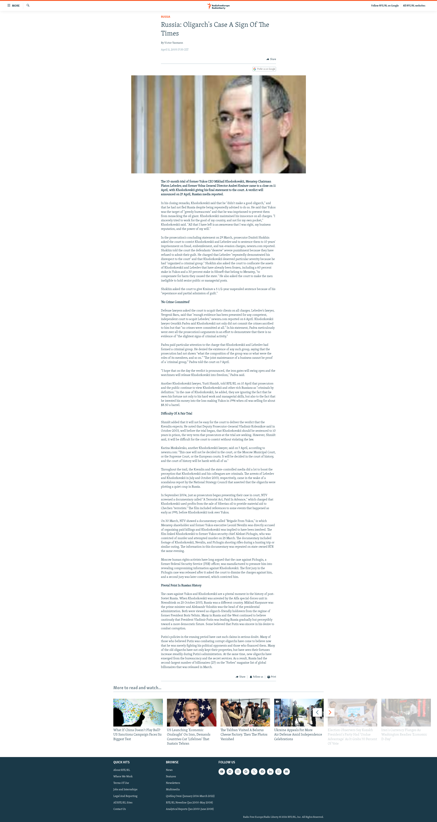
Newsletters (173, 783)
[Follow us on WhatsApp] (278, 771)
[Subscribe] (286, 771)
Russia (165, 17)
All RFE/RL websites (414, 5)
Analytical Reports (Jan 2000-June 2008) (190, 809)
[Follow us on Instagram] (238, 771)
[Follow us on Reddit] (230, 771)
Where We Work (123, 776)
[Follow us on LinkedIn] (270, 771)
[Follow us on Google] (246, 771)
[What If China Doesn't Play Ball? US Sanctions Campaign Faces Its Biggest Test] (138, 713)
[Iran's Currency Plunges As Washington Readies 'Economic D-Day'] (406, 713)
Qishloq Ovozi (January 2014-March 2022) (190, 796)
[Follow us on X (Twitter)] (254, 771)
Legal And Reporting (125, 796)
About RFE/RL (121, 770)
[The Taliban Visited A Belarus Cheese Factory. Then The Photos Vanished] (245, 713)
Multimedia (173, 789)
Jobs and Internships (125, 789)
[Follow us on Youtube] (221, 771)
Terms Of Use (121, 783)
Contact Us (119, 809)
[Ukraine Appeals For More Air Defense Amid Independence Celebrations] (299, 713)
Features (171, 776)
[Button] (271, 59)
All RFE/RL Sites (122, 802)
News (169, 770)
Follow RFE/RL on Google (385, 5)
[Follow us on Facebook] (262, 771)
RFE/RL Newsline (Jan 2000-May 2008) (189, 802)
